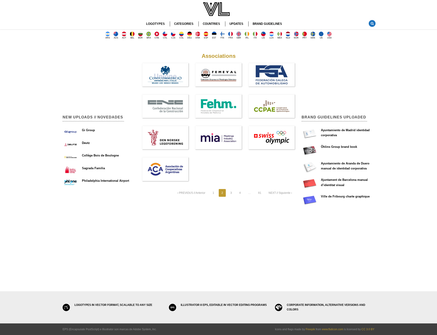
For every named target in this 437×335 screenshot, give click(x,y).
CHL (165, 38)
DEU (189, 38)
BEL (132, 38)
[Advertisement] (99, 75)
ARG (107, 38)
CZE (173, 38)
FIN (222, 38)
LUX (271, 38)
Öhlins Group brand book (339, 146)
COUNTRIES (211, 24)
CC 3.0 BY (367, 329)
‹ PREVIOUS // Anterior (191, 192)
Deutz (86, 143)
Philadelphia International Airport (105, 180)
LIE (263, 38)
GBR (238, 38)
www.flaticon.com (332, 329)
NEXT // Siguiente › (280, 192)
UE (321, 38)
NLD (288, 38)
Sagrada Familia (93, 168)
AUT (124, 38)
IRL (247, 38)
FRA (231, 38)
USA (329, 38)
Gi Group (88, 130)
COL (181, 38)
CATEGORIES (183, 24)
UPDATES (236, 24)
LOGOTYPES (155, 24)
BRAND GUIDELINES (267, 24)
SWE (312, 38)
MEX (279, 38)
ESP (206, 38)
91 (259, 192)
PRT (304, 38)
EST (214, 38)
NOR (296, 38)
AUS (116, 38)
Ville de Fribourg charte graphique (345, 196)
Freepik (310, 329)
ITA (255, 38)
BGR (140, 38)
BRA (149, 38)
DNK (198, 38)
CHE (157, 38)
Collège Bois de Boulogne (100, 155)
